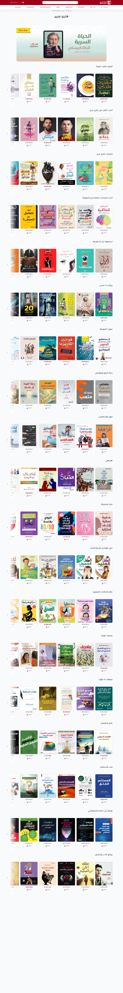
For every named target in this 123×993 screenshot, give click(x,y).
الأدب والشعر (68, 7)
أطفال (58, 7)
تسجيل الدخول (14, 2)
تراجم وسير (18, 7)
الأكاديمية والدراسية (45, 7)
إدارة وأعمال (81, 7)
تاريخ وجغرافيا (30, 7)
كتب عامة (92, 7)
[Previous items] (7, 89)
